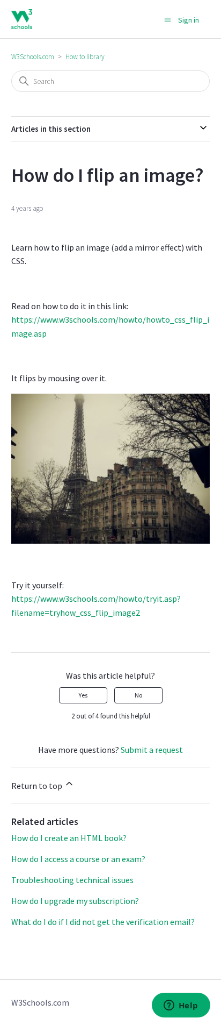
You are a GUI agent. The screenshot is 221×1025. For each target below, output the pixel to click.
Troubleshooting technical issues (72, 879)
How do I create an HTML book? (69, 837)
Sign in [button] (188, 20)
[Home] (21, 19)
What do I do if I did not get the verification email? (103, 921)
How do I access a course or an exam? (78, 858)
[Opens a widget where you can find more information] (180, 1006)
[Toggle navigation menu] (167, 19)
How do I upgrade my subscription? (75, 900)
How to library (85, 56)
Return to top (37, 785)
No (138, 695)
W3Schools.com (32, 56)
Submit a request (152, 749)
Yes (83, 695)
